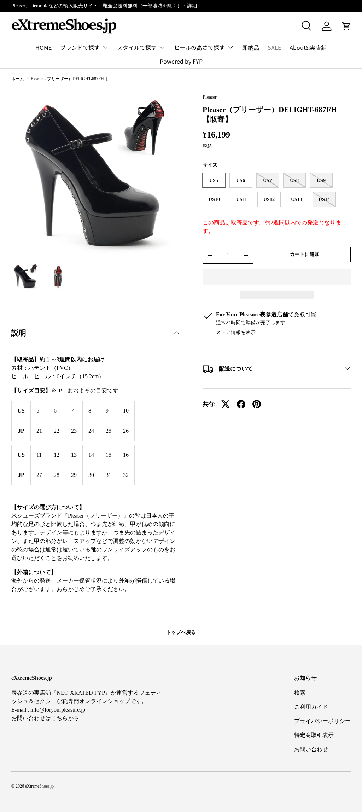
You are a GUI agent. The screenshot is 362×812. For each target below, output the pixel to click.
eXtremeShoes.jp (39, 786)
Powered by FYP (181, 61)
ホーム (17, 79)
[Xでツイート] (225, 404)
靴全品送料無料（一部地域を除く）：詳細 (150, 5)
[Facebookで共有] (241, 404)
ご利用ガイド (311, 707)
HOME (43, 47)
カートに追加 (305, 254)
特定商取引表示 (314, 735)
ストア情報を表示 (236, 332)
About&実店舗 (308, 47)
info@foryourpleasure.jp (57, 710)
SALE (274, 47)
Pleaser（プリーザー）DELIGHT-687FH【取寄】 (73, 79)
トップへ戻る (181, 632)
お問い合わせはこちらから (45, 718)
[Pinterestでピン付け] (256, 404)
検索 (299, 693)
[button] (277, 277)
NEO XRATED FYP (81, 693)
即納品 (250, 47)
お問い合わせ (311, 749)
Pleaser (210, 97)
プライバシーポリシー (322, 721)
